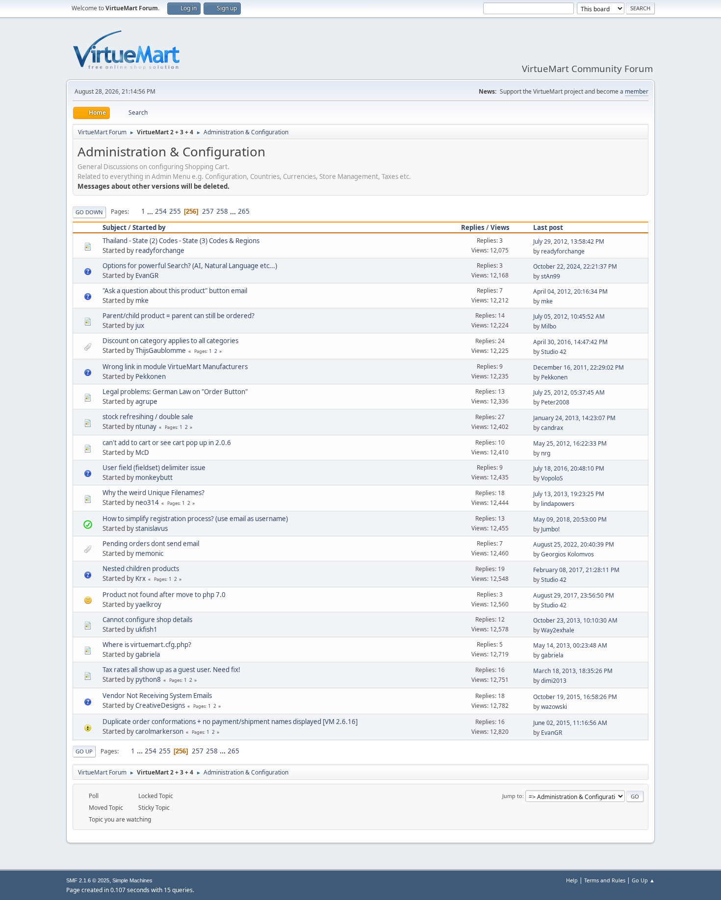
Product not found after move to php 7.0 (164, 594)
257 (208, 211)
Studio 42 (553, 352)
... (150, 211)
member (636, 91)
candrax (552, 428)
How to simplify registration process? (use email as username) (195, 518)
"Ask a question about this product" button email (175, 290)
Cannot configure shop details (147, 619)
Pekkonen (150, 376)
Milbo (548, 326)
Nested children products (141, 568)
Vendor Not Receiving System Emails (157, 695)
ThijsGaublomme (160, 350)
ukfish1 (146, 629)
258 (222, 211)
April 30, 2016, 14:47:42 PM (570, 342)
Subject (115, 227)
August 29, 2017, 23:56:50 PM (573, 595)
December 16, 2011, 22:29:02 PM (578, 367)
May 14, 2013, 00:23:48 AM (570, 645)
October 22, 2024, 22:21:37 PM (575, 266)
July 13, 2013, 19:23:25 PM (568, 494)
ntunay (145, 426)
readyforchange (159, 250)
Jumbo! (550, 529)
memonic (149, 553)
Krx (140, 578)
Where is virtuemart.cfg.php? (147, 644)
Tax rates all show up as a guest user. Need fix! (171, 669)
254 (161, 211)
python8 (148, 679)
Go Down (89, 212)
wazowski (554, 706)
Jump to (512, 796)
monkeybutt (154, 477)
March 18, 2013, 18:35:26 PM (573, 671)
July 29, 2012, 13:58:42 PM (568, 241)
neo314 (147, 502)
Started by (149, 227)
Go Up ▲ (643, 880)
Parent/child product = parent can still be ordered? (179, 315)
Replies (473, 227)
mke (142, 300)
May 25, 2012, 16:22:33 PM (570, 443)
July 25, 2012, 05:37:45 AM (569, 392)
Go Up (84, 751)
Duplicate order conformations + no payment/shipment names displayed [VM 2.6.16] (230, 721)
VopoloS (552, 478)
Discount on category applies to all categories (170, 340)
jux (139, 325)
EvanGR (146, 275)
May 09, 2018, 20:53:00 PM (570, 519)
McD (142, 452)
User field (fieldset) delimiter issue (154, 467)
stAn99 (550, 276)
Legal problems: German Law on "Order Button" (175, 391)
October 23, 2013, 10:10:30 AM (575, 620)
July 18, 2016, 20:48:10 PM (568, 468)
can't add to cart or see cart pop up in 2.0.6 (167, 442)
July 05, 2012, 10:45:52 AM (569, 316)
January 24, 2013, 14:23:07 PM (574, 418)
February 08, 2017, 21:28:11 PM (576, 570)
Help (572, 880)
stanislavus (151, 528)
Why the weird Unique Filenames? (154, 492)
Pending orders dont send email (151, 543)
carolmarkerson (159, 731)
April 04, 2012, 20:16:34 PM (570, 291)
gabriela (147, 654)
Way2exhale (557, 630)
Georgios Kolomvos (567, 554)
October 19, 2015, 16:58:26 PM (575, 697)
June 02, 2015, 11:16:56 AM (570, 723)
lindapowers (557, 504)
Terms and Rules (604, 880)
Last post (548, 227)
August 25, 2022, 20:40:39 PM (573, 544)
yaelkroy (148, 604)
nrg (545, 453)
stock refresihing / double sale (148, 416)
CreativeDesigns (160, 705)
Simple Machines (132, 880)
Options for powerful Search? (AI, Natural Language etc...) (190, 265)
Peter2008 (555, 402)
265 (244, 211)
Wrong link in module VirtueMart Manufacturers (175, 366)
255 (175, 211)
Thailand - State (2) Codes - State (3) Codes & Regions (181, 240)
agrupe (146, 401)
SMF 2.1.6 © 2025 (87, 880)
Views (500, 227)
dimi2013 (553, 680)
